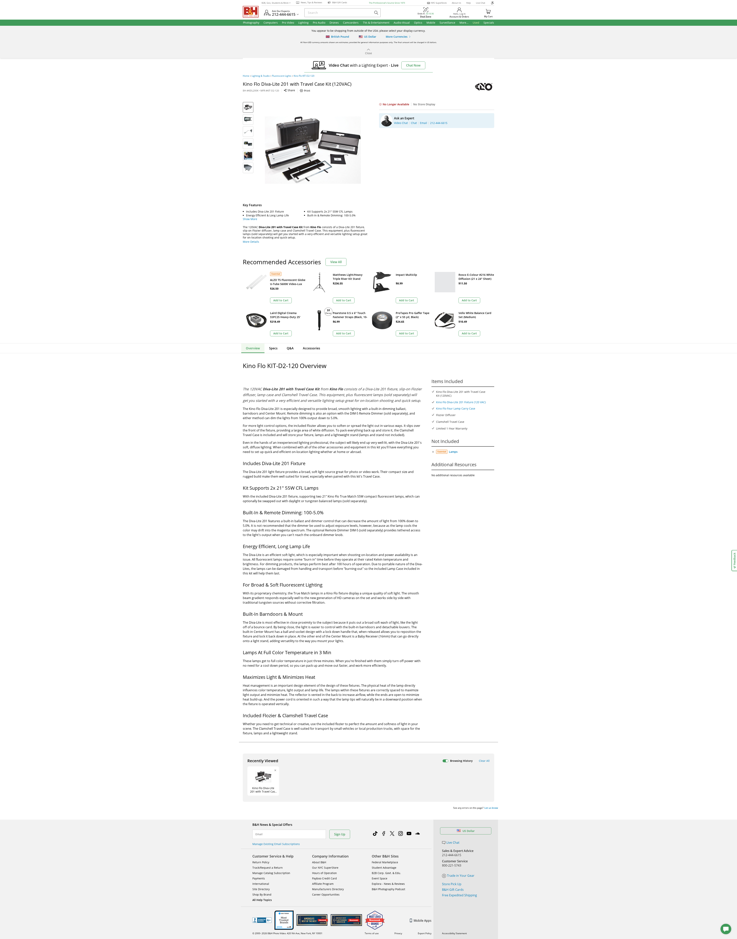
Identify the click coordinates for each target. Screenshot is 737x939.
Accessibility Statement (454, 933)
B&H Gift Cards (453, 889)
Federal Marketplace (385, 862)
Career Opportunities (326, 894)
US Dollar (469, 831)
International (260, 884)
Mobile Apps (422, 920)
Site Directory (261, 889)
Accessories (311, 348)
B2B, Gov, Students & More (275, 2)
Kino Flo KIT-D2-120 (304, 76)
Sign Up (339, 834)
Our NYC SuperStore (325, 867)
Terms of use (372, 933)
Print (307, 90)
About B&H (319, 862)
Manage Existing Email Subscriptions (276, 844)
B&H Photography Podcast (388, 889)
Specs (273, 348)
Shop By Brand (261, 894)
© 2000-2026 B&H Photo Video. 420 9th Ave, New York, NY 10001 (287, 933)
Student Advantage (384, 867)
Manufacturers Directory (328, 889)
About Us (456, 2)
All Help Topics (262, 900)
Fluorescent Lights (281, 76)
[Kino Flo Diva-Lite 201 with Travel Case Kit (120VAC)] (313, 150)
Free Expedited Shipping (459, 895)
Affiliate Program (323, 884)
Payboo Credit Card (324, 878)
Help (468, 2)
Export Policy (424, 933)
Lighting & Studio (261, 76)
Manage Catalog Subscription (271, 873)
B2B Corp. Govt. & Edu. (386, 873)
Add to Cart (280, 300)
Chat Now (413, 65)
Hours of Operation (324, 873)
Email (259, 834)
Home (246, 76)
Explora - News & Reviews (388, 884)
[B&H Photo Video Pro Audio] (252, 11)
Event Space (379, 878)
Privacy (398, 933)
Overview (253, 348)
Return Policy (260, 862)
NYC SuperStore (439, 2)
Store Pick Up (451, 884)
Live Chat (480, 2)
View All (336, 262)
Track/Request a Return (267, 867)
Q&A (290, 348)
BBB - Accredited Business (262, 920)
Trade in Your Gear (460, 875)
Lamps (453, 452)
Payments (258, 878)
